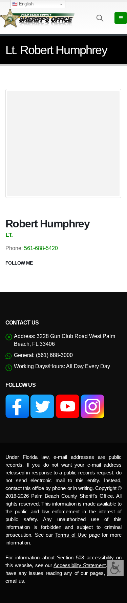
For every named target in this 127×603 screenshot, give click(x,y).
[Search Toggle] (100, 18)
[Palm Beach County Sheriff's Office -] (37, 17)
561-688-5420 (41, 248)
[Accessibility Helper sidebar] (115, 568)
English (26, 3)
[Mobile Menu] (120, 18)
